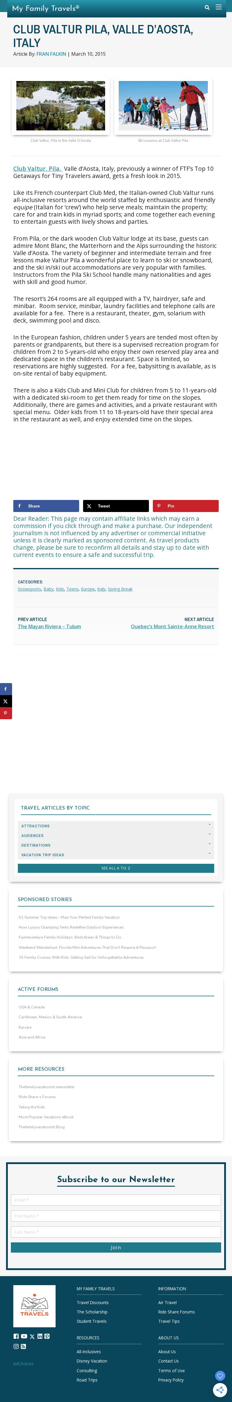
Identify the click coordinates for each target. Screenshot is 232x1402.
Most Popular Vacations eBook (46, 1117)
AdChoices (23, 1363)
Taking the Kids (32, 1107)
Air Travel (167, 1302)
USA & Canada (32, 1007)
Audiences (32, 835)
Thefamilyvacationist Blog (42, 1127)
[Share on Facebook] (6, 689)
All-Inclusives (89, 1352)
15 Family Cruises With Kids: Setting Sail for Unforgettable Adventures (81, 957)
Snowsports (29, 589)
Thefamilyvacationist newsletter (47, 1087)
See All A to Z (116, 868)
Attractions (35, 826)
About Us (167, 1352)
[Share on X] (6, 701)
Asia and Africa (32, 1037)
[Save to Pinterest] (6, 713)
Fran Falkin (51, 54)
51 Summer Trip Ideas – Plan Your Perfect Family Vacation (69, 917)
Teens (72, 589)
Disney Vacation (92, 1361)
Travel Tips (169, 1321)
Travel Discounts (93, 1302)
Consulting (87, 1370)
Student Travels (92, 1321)
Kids (60, 589)
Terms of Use (171, 1370)
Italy (101, 589)
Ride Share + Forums (37, 1097)
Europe (88, 589)
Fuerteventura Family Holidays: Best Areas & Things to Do (70, 937)
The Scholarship (92, 1312)
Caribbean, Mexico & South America (50, 1017)
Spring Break (120, 589)
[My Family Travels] (34, 1306)
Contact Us (168, 1361)
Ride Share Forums (176, 1312)
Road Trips (87, 1380)
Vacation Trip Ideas (42, 854)
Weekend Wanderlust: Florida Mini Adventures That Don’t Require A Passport (87, 947)
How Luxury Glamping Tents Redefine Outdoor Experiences (71, 927)
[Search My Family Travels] (207, 9)
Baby (48, 589)
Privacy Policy (171, 1380)
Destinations (36, 845)
